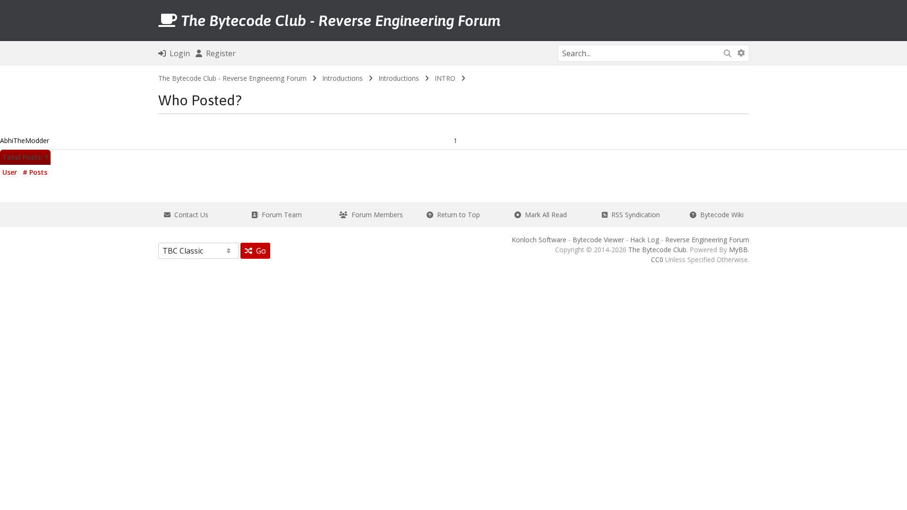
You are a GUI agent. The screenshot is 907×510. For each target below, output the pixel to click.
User (9, 172)
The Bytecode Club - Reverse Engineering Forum (232, 78)
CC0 (657, 259)
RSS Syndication (634, 214)
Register (219, 53)
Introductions (342, 78)
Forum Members (375, 214)
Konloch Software (539, 239)
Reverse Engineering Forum (707, 239)
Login (178, 53)
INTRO (445, 78)
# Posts (35, 172)
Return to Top (456, 214)
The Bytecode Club (657, 249)
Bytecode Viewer (598, 239)
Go (259, 251)
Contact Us (189, 214)
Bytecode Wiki (720, 214)
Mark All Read (544, 214)
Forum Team (280, 214)
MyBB (738, 249)
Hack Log (644, 239)
